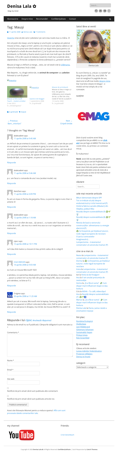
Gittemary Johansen (85, 329)
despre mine (104, 81)
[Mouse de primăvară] (63, 95)
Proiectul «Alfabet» (84, 354)
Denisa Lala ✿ (21, 6)
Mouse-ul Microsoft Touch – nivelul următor (16, 100)
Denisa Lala (27, 32)
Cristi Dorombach (67, 435)
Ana (78, 277)
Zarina (79, 283)
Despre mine (27, 19)
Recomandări (42, 19)
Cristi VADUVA (19, 262)
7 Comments (40, 32)
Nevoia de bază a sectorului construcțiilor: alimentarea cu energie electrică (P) (92, 225)
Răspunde (11, 162)
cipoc (28, 320)
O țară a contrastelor (85, 236)
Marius (79, 299)
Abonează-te (12, 19)
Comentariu (13, 332)
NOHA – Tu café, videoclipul (94, 291)
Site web (10, 379)
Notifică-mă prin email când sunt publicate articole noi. (31, 399)
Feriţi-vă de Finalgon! (90, 274)
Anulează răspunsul (42, 320)
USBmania (65, 65)
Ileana (78, 255)
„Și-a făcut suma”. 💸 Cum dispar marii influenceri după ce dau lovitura (92, 286)
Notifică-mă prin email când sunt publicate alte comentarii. (32, 391)
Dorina (79, 261)
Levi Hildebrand (83, 327)
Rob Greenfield (82, 338)
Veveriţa (10, 38)
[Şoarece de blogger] (40, 92)
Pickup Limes (82, 335)
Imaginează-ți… (82, 239)
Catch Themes (92, 449)
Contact (72, 19)
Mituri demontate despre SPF (89, 197)
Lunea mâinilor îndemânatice (89, 351)
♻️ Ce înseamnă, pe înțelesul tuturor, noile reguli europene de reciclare (93, 264)
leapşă (23, 112)
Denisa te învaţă (83, 356)
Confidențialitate (58, 19)
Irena (78, 269)
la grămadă (13, 112)
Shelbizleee (81, 324)
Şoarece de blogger (37, 99)
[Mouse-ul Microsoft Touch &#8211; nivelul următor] (17, 92)
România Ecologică (84, 321)
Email (10, 369)
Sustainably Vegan (84, 332)
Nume (10, 360)
